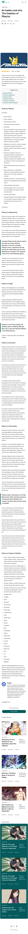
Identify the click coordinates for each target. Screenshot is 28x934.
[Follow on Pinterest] (14, 926)
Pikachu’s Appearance (8, 95)
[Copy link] (13, 23)
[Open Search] (22, 2)
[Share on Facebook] (2, 23)
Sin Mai (4, 21)
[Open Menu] (25, 2)
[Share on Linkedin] (5, 23)
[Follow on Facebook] (11, 926)
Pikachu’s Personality (8, 101)
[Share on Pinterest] (8, 23)
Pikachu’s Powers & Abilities (10, 102)
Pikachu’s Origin (7, 97)
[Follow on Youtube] (16, 926)
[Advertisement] (14, 39)
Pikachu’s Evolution (8, 99)
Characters (4, 7)
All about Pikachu (7, 93)
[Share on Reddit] (10, 23)
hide (16, 90)
